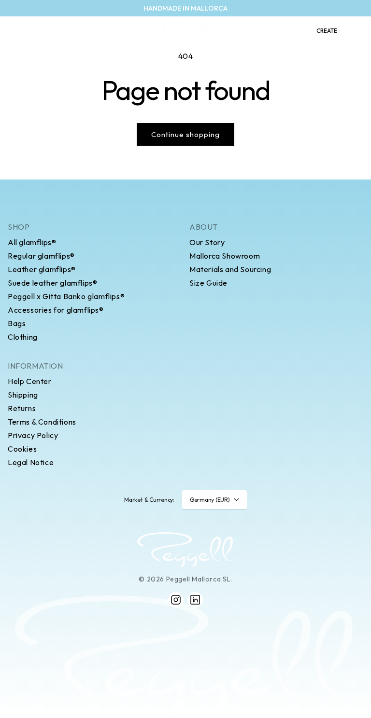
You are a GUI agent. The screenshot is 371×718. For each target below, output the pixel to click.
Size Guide (208, 283)
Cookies (22, 449)
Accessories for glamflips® (56, 310)
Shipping (23, 395)
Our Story (207, 242)
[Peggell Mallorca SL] (185, 549)
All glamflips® (32, 242)
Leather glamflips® (42, 269)
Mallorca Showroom (224, 256)
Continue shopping (185, 134)
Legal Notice (31, 462)
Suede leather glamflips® (52, 283)
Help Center (30, 381)
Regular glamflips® (41, 256)
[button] (12, 31)
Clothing (23, 337)
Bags (17, 323)
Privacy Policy (33, 435)
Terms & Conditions (42, 422)
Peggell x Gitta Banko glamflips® (66, 296)
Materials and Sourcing (230, 269)
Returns (22, 408)
